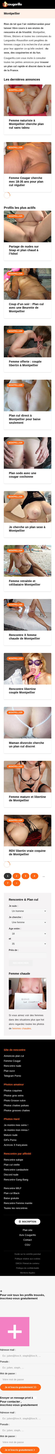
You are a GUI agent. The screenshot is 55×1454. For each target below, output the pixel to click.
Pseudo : (5, 1361)
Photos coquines (13, 1090)
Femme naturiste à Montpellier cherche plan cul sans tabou (26, 124)
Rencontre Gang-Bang (16, 1179)
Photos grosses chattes (17, 1110)
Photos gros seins (14, 1095)
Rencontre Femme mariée (18, 1203)
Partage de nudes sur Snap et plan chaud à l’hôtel (24, 250)
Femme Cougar (12, 1061)
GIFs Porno (10, 1140)
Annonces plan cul (14, 1056)
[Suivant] (16, 883)
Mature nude (10, 1135)
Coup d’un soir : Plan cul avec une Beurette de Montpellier (26, 307)
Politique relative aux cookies (27, 1259)
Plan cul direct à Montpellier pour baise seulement (24, 419)
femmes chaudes (21, 1028)
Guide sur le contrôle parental (28, 1254)
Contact (27, 1239)
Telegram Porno (12, 1075)
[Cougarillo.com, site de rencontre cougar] (12, 4)
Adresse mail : (8, 1349)
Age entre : (15, 928)
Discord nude (11, 1174)
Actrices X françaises (15, 1145)
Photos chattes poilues (16, 1105)
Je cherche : (15, 917)
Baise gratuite (11, 1198)
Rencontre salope (13, 1159)
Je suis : (13, 906)
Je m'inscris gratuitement (19, 1387)
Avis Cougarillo (27, 1235)
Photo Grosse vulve (15, 1100)
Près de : (14, 950)
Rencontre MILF (12, 1188)
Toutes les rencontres (15, 1208)
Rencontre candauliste (16, 1169)
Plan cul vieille (12, 1164)
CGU (27, 1244)
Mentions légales (27, 1273)
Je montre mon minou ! (16, 1130)
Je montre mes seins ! (16, 1125)
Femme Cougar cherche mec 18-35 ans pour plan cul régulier (26, 181)
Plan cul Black (12, 1193)
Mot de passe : (8, 1373)
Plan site (27, 1230)
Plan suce (9, 1070)
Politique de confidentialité (27, 1268)
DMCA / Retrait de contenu (27, 1263)
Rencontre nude (12, 1066)
